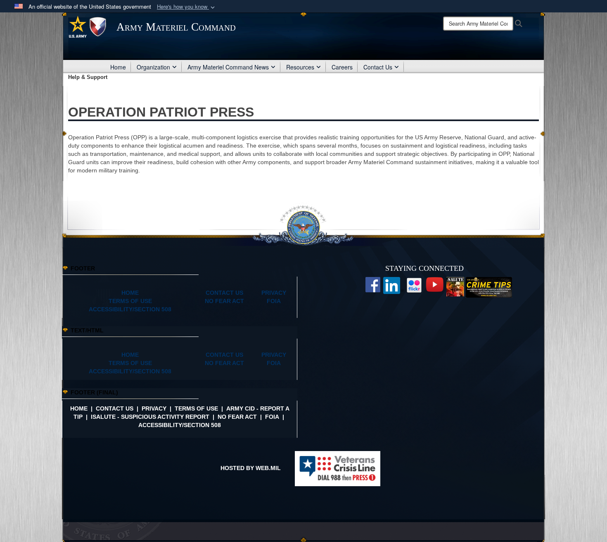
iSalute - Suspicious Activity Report (150, 416)
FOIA (272, 416)
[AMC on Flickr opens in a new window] (414, 285)
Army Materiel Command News (228, 67)
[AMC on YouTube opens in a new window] (435, 284)
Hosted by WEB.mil (251, 468)
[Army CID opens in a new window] (489, 287)
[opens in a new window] (393, 285)
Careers (342, 67)
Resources (300, 67)
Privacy (154, 408)
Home (118, 67)
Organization (153, 67)
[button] (186, 6)
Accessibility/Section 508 (179, 425)
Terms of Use (196, 408)
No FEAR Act (237, 416)
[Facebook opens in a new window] (372, 284)
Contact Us (377, 67)
